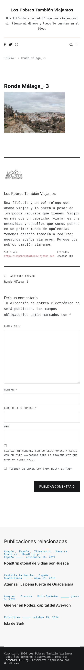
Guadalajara (13, 578)
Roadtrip (10, 554)
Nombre (10, 389)
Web (6, 426)
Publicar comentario (57, 486)
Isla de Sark (14, 623)
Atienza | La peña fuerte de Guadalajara (38, 584)
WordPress (11, 663)
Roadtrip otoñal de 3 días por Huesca (36, 563)
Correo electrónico (20, 408)
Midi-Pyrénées (48, 596)
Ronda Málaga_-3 (19, 279)
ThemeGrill (12, 660)
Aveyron (9, 596)
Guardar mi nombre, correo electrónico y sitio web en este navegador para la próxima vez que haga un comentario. (40, 455)
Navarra (61, 551)
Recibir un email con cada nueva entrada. (41, 468)
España (24, 551)
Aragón (9, 551)
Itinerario (42, 551)
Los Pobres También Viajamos (42, 10)
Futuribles (12, 617)
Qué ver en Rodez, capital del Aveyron (37, 605)
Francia (26, 596)
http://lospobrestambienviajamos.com (29, 256)
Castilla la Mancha (18, 575)
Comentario (12, 326)
